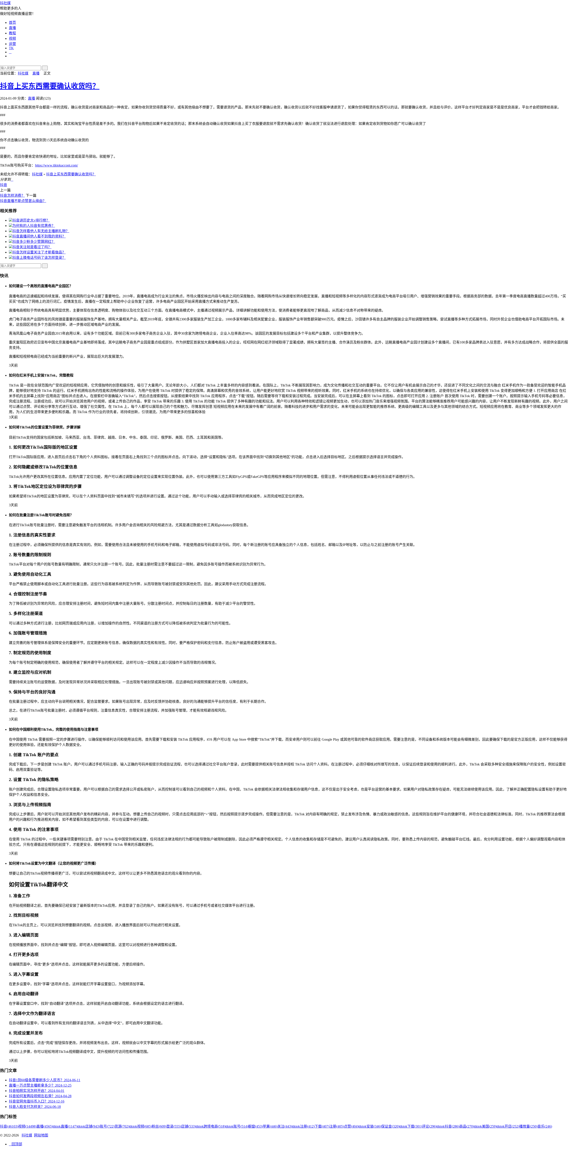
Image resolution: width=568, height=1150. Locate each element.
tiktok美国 (485, 1126)
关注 (284, 1126)
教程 (12, 33)
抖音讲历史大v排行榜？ (31, 220)
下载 (322, 1126)
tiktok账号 (236, 1126)
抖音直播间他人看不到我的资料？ (39, 236)
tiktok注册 (303, 1126)
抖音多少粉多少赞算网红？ (33, 241)
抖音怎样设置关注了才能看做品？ (39, 252)
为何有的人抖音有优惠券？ (33, 226)
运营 (12, 44)
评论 (429, 1126)
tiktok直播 (65, 1126)
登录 (173, 1126)
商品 (466, 1126)
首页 (12, 22)
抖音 (3, 185)
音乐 (544, 1126)
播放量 (528, 1126)
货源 (121, 1126)
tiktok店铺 (88, 1126)
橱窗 (255, 1126)
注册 (336, 1126)
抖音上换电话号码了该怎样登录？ (39, 257)
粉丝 (159, 1126)
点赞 (351, 1126)
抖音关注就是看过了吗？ (31, 247)
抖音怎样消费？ (12, 195)
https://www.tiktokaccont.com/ (56, 165)
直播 (12, 28)
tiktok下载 (410, 1126)
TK (11, 48)
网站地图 (41, 1135)
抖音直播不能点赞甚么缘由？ (23, 201)
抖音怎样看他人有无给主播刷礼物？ (40, 231)
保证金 (390, 1126)
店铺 (188, 1126)
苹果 (270, 1126)
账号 (107, 1126)
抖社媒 (5, 3)
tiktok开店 (508, 1126)
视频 (12, 38)
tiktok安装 (370, 1126)
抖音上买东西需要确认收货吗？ (49, 86)
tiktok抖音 (448, 1126)
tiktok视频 (140, 1126)
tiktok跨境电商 (210, 1126)
